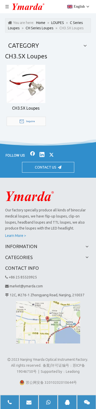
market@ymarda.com (26, 286)
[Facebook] (32, 155)
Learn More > (15, 236)
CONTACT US (46, 167)
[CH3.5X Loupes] (26, 83)
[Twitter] (51, 155)
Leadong (73, 371)
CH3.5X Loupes (26, 108)
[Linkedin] (42, 155)
